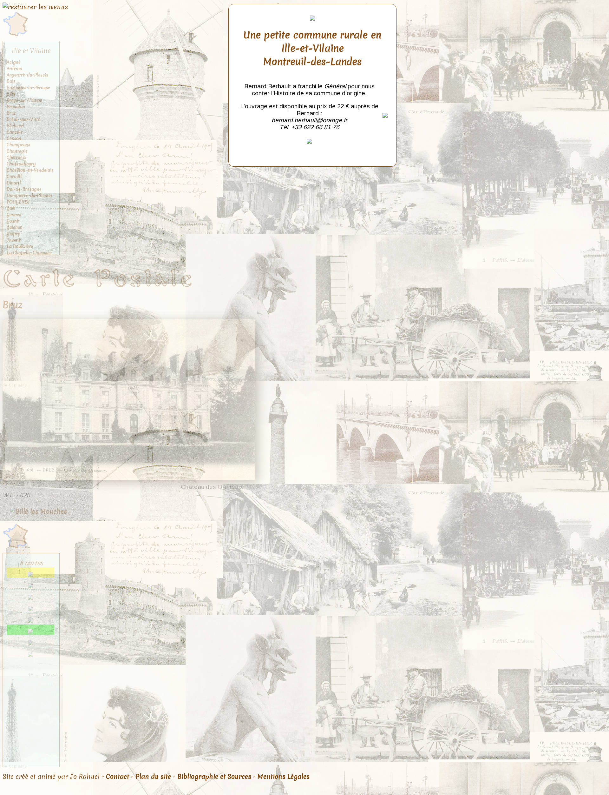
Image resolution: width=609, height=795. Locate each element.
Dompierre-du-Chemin (29, 195)
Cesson (14, 138)
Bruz (11, 113)
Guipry (13, 233)
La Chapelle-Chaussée (29, 253)
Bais (11, 81)
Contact (117, 776)
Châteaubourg (21, 164)
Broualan (16, 107)
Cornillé (15, 176)
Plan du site (153, 776)
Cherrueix (16, 157)
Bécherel (15, 126)
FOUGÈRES (18, 202)
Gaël (11, 208)
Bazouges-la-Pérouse (28, 87)
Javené (14, 240)
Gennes (14, 214)
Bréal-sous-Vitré (24, 119)
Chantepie (17, 151)
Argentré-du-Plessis (27, 75)
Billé (11, 94)
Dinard (14, 183)
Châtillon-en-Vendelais (30, 170)
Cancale (15, 132)
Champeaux (18, 145)
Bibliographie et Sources (214, 776)
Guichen (15, 227)
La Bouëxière (20, 246)
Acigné (14, 62)
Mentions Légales (284, 776)
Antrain (14, 68)
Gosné (13, 221)
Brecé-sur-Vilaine (24, 100)
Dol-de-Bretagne (24, 189)
